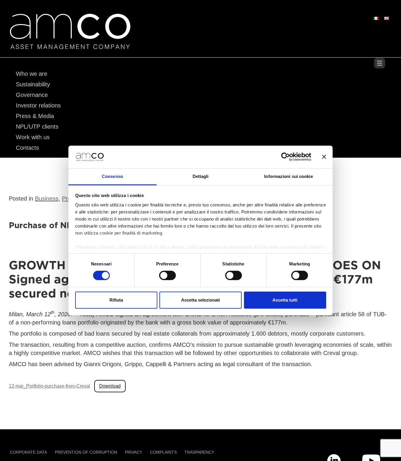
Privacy (133, 452)
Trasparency (199, 452)
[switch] (167, 275)
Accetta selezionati (200, 299)
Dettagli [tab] (201, 176)
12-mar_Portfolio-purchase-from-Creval (49, 385)
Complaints (163, 452)
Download (110, 385)
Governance (32, 95)
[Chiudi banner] (324, 157)
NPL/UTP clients (37, 126)
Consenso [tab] (112, 176)
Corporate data (28, 452)
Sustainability (33, 84)
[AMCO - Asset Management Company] (70, 45)
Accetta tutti (284, 299)
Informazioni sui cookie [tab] (288, 176)
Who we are (31, 73)
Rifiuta (116, 299)
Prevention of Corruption (86, 452)
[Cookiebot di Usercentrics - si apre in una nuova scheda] (285, 156)
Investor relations (38, 105)
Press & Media (35, 116)
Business (46, 198)
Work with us (33, 137)
